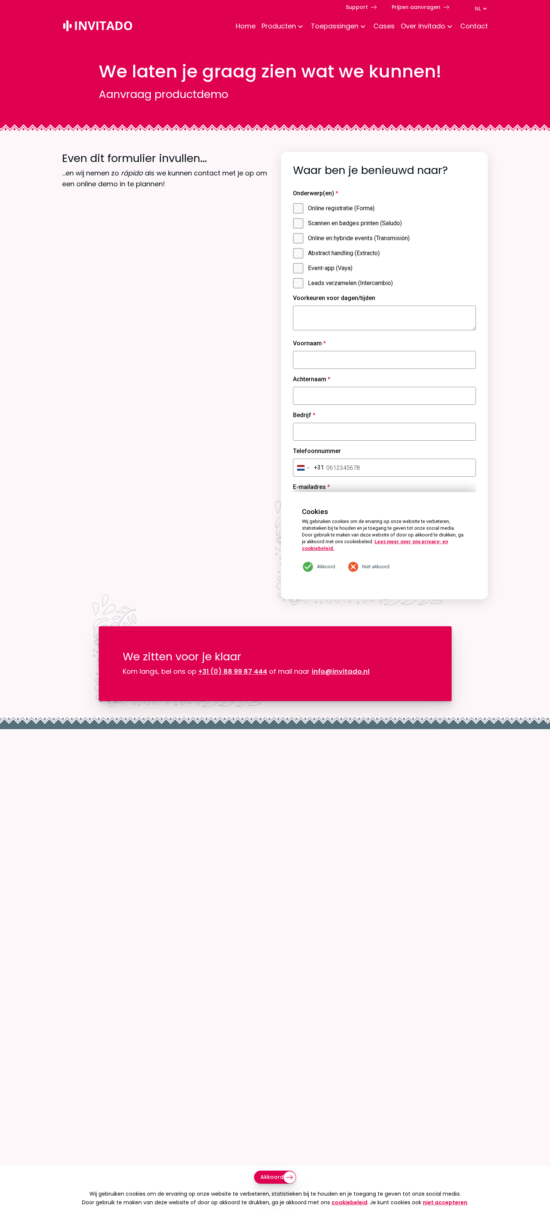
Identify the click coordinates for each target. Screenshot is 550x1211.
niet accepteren (445, 1202)
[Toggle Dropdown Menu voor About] (449, 27)
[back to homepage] (97, 27)
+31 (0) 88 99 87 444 (232, 671)
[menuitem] (243, 27)
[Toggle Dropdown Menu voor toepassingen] (362, 27)
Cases (384, 26)
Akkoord (272, 1177)
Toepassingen (334, 26)
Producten (279, 26)
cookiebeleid (349, 1202)
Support (357, 6)
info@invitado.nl (341, 671)
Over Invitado (423, 26)
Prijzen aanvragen (416, 6)
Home (246, 26)
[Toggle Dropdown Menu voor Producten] (300, 27)
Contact (474, 26)
